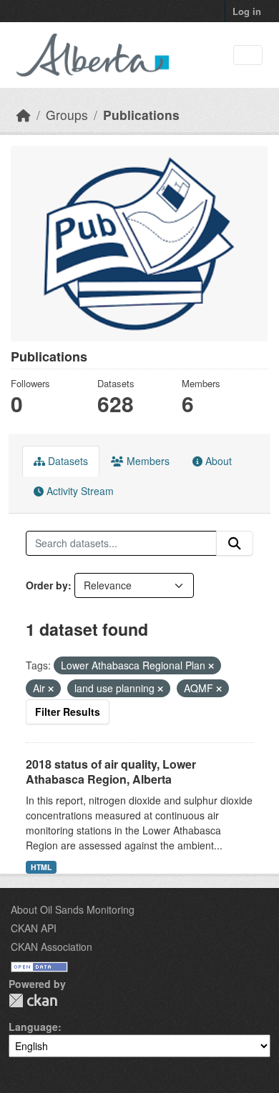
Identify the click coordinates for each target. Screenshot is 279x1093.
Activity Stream (79, 491)
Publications (141, 115)
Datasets (66, 461)
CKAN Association (51, 946)
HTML (41, 867)
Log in (246, 11)
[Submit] (234, 544)
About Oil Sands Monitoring (72, 909)
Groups (67, 115)
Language (33, 1026)
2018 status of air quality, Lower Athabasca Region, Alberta (111, 771)
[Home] (23, 115)
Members (147, 461)
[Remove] (211, 666)
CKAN (33, 1000)
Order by (47, 585)
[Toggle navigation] (248, 55)
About (217, 461)
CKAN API (34, 928)
